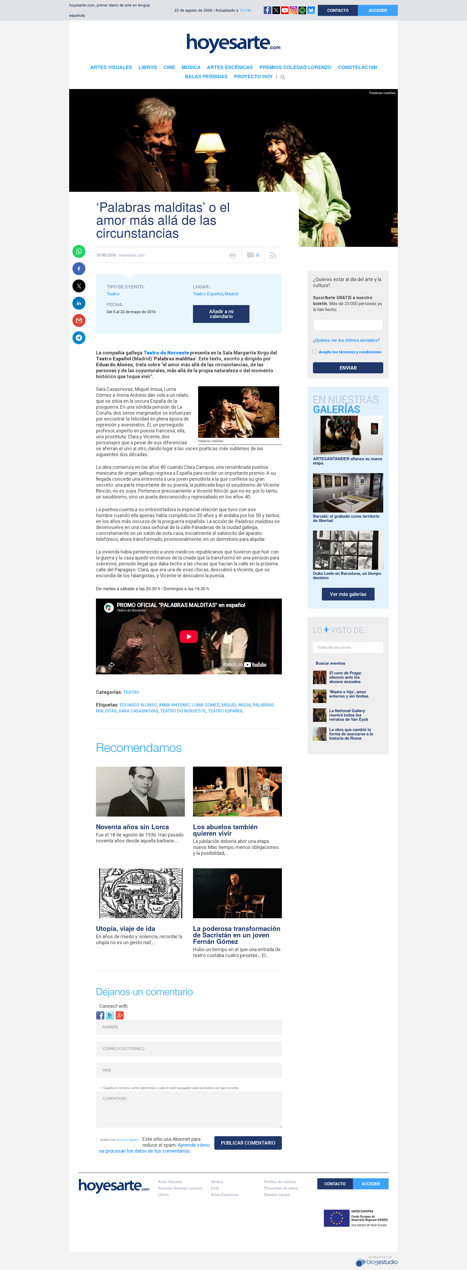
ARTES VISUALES (111, 67)
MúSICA (191, 67)
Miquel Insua (236, 705)
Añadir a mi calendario (221, 314)
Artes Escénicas (224, 1194)
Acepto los (119, 1140)
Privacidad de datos (281, 1188)
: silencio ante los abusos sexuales (345, 677)
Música (217, 1181)
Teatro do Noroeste (166, 353)
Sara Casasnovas (138, 710)
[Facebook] (100, 1015)
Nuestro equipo (277, 1194)
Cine (215, 1188)
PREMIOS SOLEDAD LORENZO (295, 67)
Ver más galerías (348, 594)
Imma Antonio (174, 705)
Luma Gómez (206, 705)
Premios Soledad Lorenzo (180, 1188)
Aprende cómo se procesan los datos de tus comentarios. (154, 1148)
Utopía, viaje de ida (125, 928)
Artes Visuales (170, 1181)
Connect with (113, 1006)
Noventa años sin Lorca (132, 826)
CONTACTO (338, 10)
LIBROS (148, 67)
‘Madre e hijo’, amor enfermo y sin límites (348, 693)
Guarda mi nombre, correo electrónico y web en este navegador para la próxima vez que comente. (171, 1088)
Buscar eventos (330, 663)
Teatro (113, 293)
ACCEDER (378, 10)
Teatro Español (208, 293)
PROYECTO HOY (253, 76)
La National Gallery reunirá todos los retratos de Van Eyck (348, 714)
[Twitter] (110, 1015)
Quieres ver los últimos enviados (346, 340)
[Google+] (119, 1015)
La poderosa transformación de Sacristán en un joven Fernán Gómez (237, 935)
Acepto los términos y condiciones (350, 352)
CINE (169, 67)
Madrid (231, 293)
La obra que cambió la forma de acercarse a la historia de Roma (351, 733)
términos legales (127, 1140)
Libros (163, 1194)
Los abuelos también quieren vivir (225, 830)
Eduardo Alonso (138, 705)
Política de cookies (280, 1181)
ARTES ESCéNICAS (230, 67)
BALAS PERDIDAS (206, 76)
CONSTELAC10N (357, 67)
